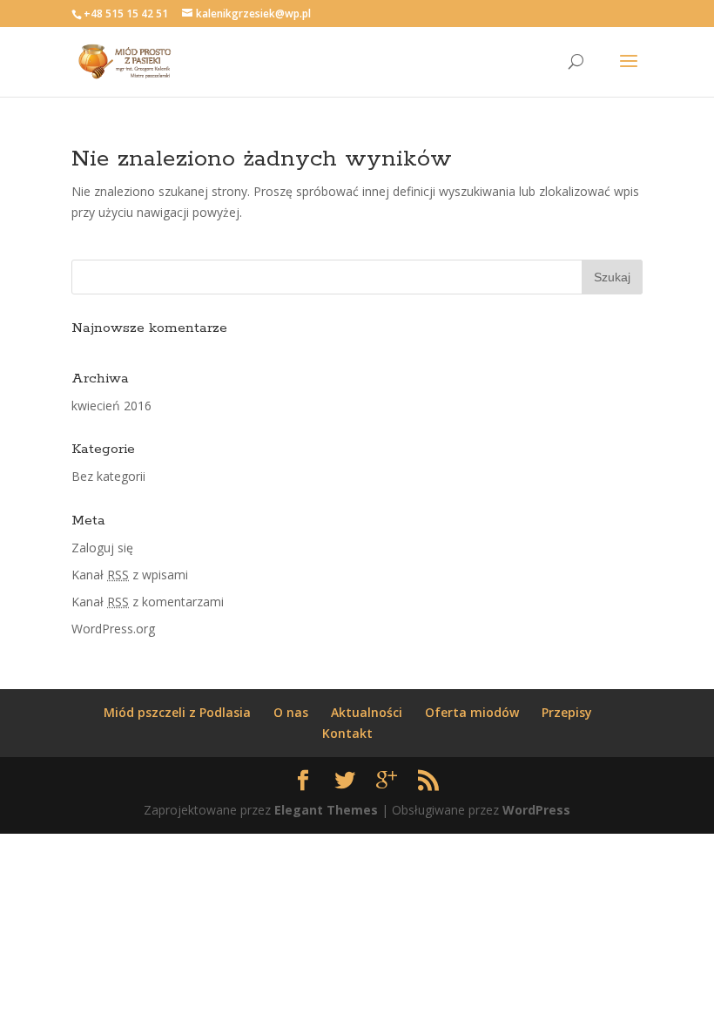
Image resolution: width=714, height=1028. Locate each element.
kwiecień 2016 (111, 405)
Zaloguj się (102, 547)
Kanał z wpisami (129, 574)
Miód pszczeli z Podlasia (177, 712)
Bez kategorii (108, 476)
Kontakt (347, 733)
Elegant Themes (326, 809)
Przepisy (567, 712)
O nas (290, 712)
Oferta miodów (472, 712)
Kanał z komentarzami (147, 601)
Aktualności (366, 712)
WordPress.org (113, 628)
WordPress (536, 809)
